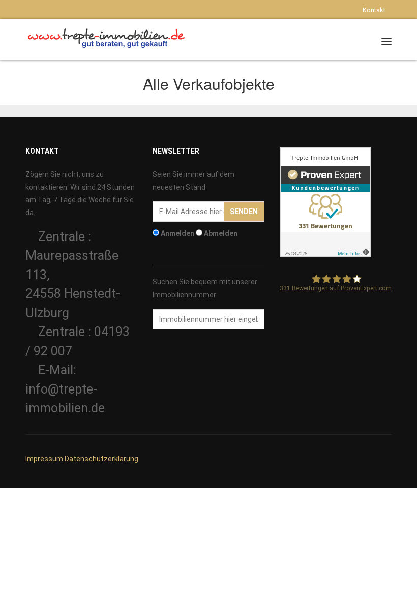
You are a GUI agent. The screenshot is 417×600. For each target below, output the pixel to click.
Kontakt (374, 10)
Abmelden (220, 233)
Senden (244, 211)
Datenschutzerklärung (101, 459)
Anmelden (177, 233)
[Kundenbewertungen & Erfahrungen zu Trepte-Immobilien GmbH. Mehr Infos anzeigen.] (325, 202)
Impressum (44, 459)
